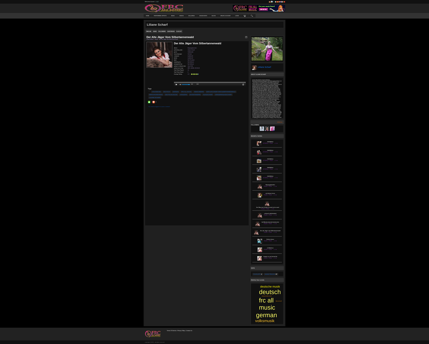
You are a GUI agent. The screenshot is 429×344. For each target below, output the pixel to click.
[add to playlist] (246, 37)
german (176, 92)
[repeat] (243, 84)
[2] (192, 74)
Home (147, 15)
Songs (156, 39)
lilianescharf (279, 301)
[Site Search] (252, 15)
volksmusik (156, 92)
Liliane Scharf (150, 39)
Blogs (214, 15)
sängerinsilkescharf (223, 94)
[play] (176, 84)
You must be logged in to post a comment (159, 106)
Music (173, 15)
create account (225, 15)
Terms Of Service (171, 330)
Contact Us (189, 330)
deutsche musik (171, 94)
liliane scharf (154, 97)
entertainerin (195, 94)
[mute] (180, 84)
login (237, 15)
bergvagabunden (156, 94)
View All (279, 122)
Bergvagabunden (192, 48)
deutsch (166, 92)
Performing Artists (160, 15)
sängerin (183, 94)
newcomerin (199, 92)
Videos (181, 15)
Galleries (191, 15)
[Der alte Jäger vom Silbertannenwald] (159, 54)
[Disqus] (197, 138)
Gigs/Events (203, 15)
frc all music (186, 92)
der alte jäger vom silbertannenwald (220, 92)
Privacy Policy (181, 330)
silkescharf (207, 94)
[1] (191, 74)
